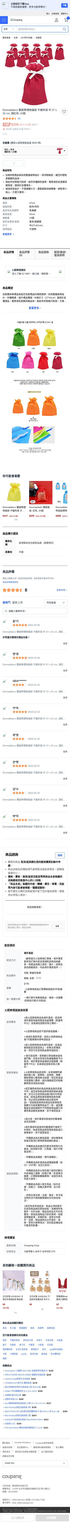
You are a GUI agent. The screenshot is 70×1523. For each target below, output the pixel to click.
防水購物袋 (55, 1354)
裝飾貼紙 (51, 1328)
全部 (5, 29)
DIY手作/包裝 (26, 38)
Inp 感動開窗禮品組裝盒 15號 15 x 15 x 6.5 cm (25, 1403)
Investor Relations (23, 1442)
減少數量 (22, 163)
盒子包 (22, 1345)
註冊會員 (55, 14)
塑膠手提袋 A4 (11, 1399)
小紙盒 (41, 1345)
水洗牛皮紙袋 (22, 1349)
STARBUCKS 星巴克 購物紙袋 (18, 1383)
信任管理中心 (23, 1447)
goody (24, 1354)
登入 (48, 14)
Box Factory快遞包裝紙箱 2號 (18, 1415)
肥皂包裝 (34, 1354)
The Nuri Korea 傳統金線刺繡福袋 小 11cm (23, 1428)
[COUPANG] (11, 1478)
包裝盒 (60, 1340)
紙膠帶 (41, 1328)
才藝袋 (31, 1345)
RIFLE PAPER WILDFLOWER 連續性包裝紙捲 (25, 1375)
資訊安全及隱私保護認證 (25, 1451)
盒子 (5, 1345)
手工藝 (13, 1328)
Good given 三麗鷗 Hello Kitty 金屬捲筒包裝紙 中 (26, 1371)
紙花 (44, 1349)
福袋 (5, 1340)
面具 (32, 1328)
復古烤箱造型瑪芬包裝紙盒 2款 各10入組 (23, 1387)
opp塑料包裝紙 (56, 1349)
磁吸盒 (44, 1354)
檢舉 (57, 926)
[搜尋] (64, 29)
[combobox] (55, 602)
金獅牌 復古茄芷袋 (13, 1395)
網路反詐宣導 (8, 1456)
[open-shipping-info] (34, 143)
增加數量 (5, 163)
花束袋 (50, 1345)
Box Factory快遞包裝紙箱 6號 (18, 1407)
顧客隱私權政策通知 (42, 1447)
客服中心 (64, 14)
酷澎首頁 (6, 38)
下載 (64, 5)
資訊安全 (6, 1451)
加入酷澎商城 (47, 1451)
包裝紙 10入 (10, 1424)
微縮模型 (23, 1328)
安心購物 (59, 1447)
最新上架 (17, 602)
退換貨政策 (7, 1447)
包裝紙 (39, 38)
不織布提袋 (15, 1340)
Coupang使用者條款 (44, 1442)
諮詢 (60, 855)
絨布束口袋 (28, 1340)
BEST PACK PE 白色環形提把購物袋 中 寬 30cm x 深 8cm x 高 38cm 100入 (33, 1411)
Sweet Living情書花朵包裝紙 (17, 1379)
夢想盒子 (35, 1349)
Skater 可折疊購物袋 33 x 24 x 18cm (21, 1391)
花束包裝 (49, 1340)
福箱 (5, 1358)
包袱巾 (39, 1340)
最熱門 (6, 602)
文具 (16, 38)
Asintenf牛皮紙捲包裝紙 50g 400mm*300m (24, 1419)
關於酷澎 (6, 1442)
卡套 (5, 1354)
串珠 (5, 1328)
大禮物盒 (14, 1354)
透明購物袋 (7, 1349)
